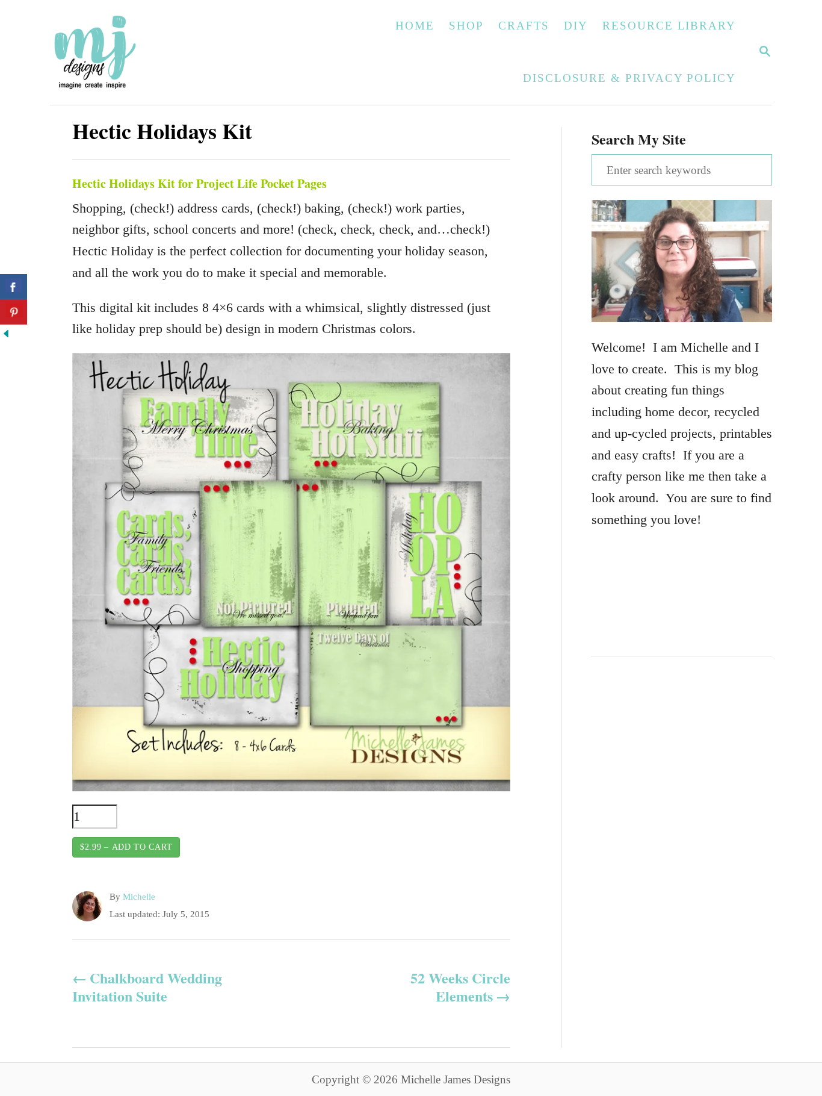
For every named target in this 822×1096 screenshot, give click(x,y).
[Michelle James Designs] (132, 52)
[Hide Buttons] (6, 335)
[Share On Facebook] (13, 286)
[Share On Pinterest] (13, 312)
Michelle (139, 896)
